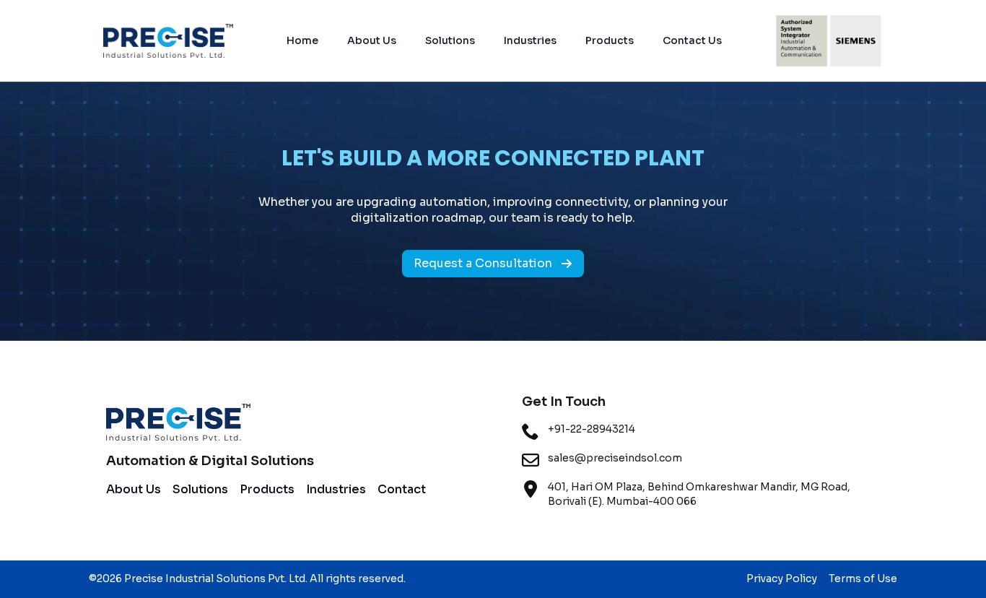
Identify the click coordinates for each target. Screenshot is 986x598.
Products (609, 40)
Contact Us (692, 40)
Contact (402, 489)
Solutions (450, 40)
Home (302, 40)
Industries (530, 40)
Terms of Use (863, 578)
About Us (371, 40)
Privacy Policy (781, 578)
